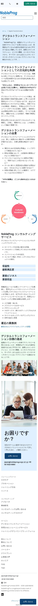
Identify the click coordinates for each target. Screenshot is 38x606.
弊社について (6, 542)
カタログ (4, 480)
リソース (4, 491)
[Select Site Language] (2, 3)
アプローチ (5, 502)
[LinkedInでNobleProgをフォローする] (2, 594)
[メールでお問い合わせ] (17, 3)
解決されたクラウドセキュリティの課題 (15, 326)
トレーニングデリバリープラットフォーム (18, 531)
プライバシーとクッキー (19, 601)
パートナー (5, 549)
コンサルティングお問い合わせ (13, 509)
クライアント (6, 553)
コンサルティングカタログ (12, 513)
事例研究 (4, 505)
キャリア (4, 560)
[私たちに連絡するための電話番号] (10, 3)
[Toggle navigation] (35, 13)
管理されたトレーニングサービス (14, 527)
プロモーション (7, 483)
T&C (3, 568)
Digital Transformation (16, 31)
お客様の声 (5, 557)
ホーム (4, 31)
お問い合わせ (28, 601)
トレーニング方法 (8, 487)
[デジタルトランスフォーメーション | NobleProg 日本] (10, 12)
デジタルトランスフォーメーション (15, 524)
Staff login (19, 605)
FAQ (3, 564)
